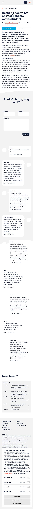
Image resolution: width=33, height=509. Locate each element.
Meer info (22, 477)
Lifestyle (4, 425)
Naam (6, 111)
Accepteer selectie (17, 500)
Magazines (19, 423)
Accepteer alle (17, 503)
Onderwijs (5, 423)
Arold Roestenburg (11, 23)
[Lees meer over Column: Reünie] (16, 409)
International (6, 427)
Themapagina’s (6, 429)
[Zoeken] (26, 2)
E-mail (20, 111)
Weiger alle (17, 496)
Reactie (6, 118)
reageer (8, 28)
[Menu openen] (3, 2)
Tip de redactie (21, 425)
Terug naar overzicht (10, 9)
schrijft (12, 55)
